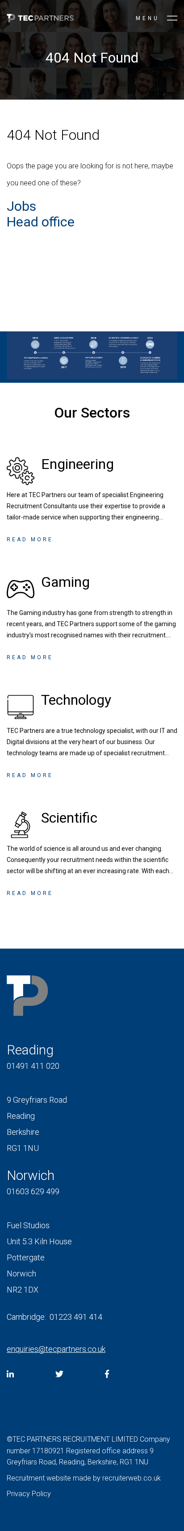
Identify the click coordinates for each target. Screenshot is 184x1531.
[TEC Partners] (40, 20)
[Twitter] (59, 1374)
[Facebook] (107, 1374)
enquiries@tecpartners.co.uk (56, 1349)
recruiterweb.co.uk (131, 1478)
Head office (41, 222)
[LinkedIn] (10, 1374)
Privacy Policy (29, 1493)
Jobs (21, 206)
